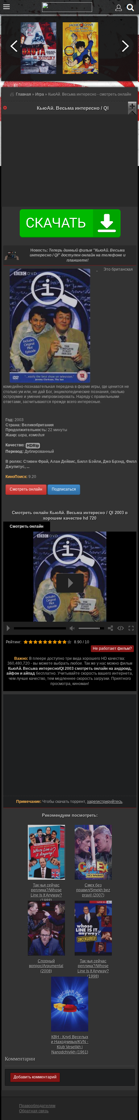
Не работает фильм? (112, 648)
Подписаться (64, 489)
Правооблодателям (37, 1106)
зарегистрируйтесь (104, 801)
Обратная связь (33, 1111)
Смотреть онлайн (26, 489)
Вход (119, 10)
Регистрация (116, 23)
